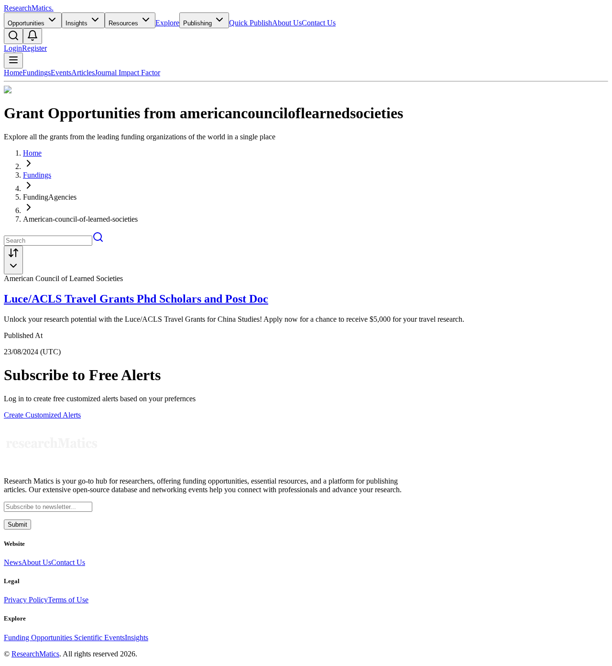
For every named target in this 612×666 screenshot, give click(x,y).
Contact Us (319, 23)
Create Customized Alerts (42, 415)
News (13, 562)
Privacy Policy (26, 600)
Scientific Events (99, 637)
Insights (136, 637)
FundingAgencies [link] (49, 197)
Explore (167, 23)
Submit (17, 524)
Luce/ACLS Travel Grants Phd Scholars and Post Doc (136, 299)
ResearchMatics (35, 654)
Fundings (36, 72)
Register (34, 48)
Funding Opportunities (39, 637)
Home (13, 72)
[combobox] (13, 260)
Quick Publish (250, 23)
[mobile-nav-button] (13, 60)
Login (13, 48)
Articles (83, 72)
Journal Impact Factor (127, 72)
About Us (287, 23)
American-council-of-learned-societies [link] (80, 219)
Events (61, 72)
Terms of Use (68, 600)
